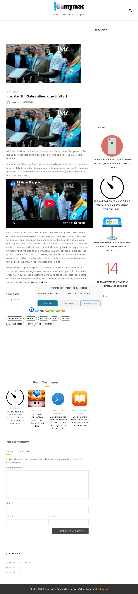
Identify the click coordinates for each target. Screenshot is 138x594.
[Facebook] (31, 309)
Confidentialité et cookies (19, 563)
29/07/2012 (28, 102)
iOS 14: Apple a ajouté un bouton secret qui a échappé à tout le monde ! (112, 163)
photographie (45, 324)
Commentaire (14, 467)
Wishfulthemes (100, 589)
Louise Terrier (16, 102)
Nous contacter (14, 573)
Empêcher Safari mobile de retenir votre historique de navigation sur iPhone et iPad (58, 423)
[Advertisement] (55, 36)
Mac (85, 411)
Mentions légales (14, 568)
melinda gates (15, 324)
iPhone (17, 408)
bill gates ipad (14, 318)
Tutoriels (58, 413)
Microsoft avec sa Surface (33, 282)
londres (65, 318)
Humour (31, 318)
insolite (43, 318)
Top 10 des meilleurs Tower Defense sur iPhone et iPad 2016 (36, 420)
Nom (9, 503)
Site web (52, 516)
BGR (17, 293)
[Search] (130, 10)
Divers (10, 92)
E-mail (10, 516)
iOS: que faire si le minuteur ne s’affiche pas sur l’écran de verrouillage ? (15, 417)
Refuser (69, 303)
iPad (16, 92)
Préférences (90, 303)
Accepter (47, 303)
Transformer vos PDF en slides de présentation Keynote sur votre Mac (112, 246)
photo (30, 324)
